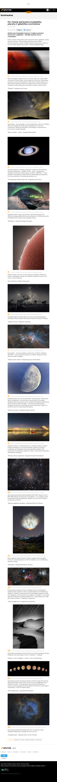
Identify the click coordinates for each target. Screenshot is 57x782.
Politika (9, 752)
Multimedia (16, 739)
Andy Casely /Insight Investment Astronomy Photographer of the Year (29, 678)
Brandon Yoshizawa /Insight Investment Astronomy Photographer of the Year (30, 555)
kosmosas (22, 739)
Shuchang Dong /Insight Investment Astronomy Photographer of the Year (30, 650)
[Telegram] (27, 30)
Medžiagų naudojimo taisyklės (13, 764)
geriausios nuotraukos (30, 739)
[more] (48, 76)
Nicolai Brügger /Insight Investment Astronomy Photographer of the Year (29, 212)
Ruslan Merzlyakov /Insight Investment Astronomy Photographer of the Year (29, 443)
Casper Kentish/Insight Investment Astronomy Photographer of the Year (28, 396)
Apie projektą (4, 764)
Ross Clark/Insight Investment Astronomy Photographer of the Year (29, 587)
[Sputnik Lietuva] (7, 11)
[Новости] (19, 30)
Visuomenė (23, 752)
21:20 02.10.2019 (11, 26)
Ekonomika (16, 752)
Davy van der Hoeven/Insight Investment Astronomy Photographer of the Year (31, 727)
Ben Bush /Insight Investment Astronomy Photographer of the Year (27, 121)
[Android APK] (5, 769)
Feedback (33, 765)
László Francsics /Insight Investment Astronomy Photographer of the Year (29, 76)
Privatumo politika (25, 764)
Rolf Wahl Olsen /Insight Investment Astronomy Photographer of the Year (30, 492)
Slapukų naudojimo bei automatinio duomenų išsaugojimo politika (15, 765)
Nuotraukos (10, 739)
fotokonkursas (38, 739)
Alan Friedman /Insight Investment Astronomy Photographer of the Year (28, 272)
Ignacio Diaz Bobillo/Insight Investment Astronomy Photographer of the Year (29, 350)
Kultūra (29, 752)
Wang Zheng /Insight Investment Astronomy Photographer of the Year (28, 314)
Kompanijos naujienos (40, 765)
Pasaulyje (3, 752)
